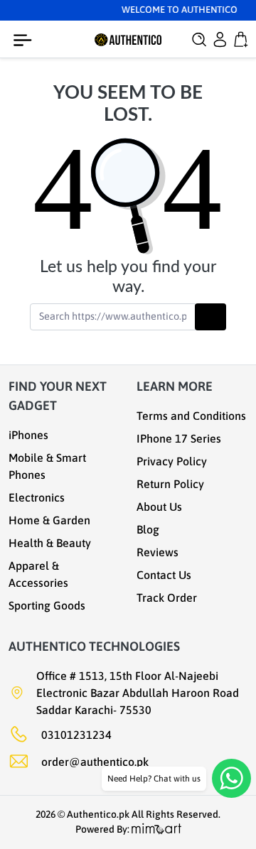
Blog (148, 529)
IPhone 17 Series (179, 438)
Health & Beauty (50, 542)
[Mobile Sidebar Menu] (25, 40)
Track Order (167, 597)
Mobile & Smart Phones (47, 466)
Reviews (157, 552)
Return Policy (170, 483)
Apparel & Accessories (38, 574)
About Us (159, 506)
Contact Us (164, 574)
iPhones (28, 434)
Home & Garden (49, 520)
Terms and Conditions (191, 415)
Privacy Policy (172, 461)
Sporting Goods (47, 605)
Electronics (37, 497)
